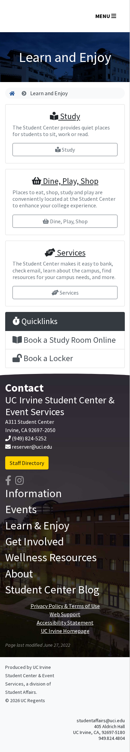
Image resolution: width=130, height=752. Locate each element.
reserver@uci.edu (32, 446)
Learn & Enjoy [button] (37, 525)
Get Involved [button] (34, 541)
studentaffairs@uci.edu (101, 720)
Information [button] (33, 493)
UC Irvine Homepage (65, 630)
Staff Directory (27, 462)
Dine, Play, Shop (69, 181)
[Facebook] (8, 480)
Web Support (65, 614)
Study (69, 116)
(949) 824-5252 (29, 438)
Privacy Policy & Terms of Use (65, 605)
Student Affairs (20, 692)
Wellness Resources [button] (51, 557)
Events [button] (21, 509)
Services (70, 252)
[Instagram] (19, 480)
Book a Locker (47, 358)
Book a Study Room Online (69, 339)
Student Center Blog (52, 590)
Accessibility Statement (65, 622)
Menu (103, 15)
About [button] (19, 574)
